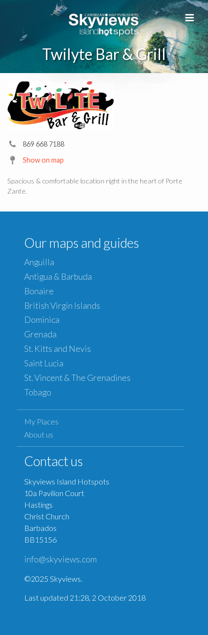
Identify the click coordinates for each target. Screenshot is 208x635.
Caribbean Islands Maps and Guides (104, 23)
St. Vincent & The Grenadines (77, 378)
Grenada (40, 334)
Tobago (37, 392)
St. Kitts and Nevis (57, 349)
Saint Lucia (43, 363)
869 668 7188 (43, 144)
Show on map (43, 160)
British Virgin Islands (62, 306)
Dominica (41, 320)
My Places (41, 421)
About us (38, 434)
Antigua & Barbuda (58, 277)
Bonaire (39, 291)
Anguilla (39, 262)
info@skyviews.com (60, 559)
